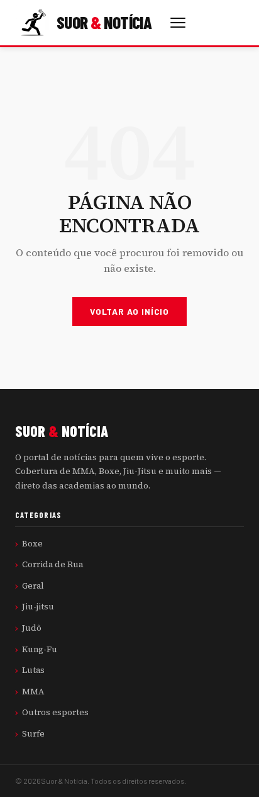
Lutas (33, 669)
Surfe (33, 733)
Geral (33, 585)
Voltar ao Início (129, 311)
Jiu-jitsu (38, 606)
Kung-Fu (39, 649)
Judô (31, 627)
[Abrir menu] (178, 22)
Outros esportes (55, 712)
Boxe (32, 543)
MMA (33, 691)
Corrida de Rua (52, 564)
